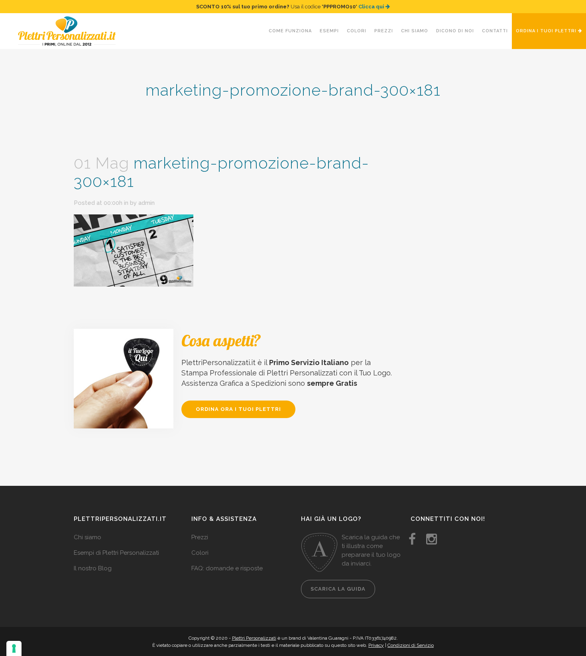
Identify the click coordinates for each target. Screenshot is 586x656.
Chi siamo (87, 537)
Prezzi (199, 537)
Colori (199, 552)
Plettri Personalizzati (254, 638)
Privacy (376, 645)
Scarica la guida (338, 589)
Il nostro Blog (93, 568)
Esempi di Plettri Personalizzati (116, 552)
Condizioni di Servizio (410, 645)
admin (146, 202)
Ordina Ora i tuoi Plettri (238, 409)
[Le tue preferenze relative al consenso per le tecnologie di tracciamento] (14, 648)
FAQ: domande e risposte (227, 568)
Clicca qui (371, 7)
